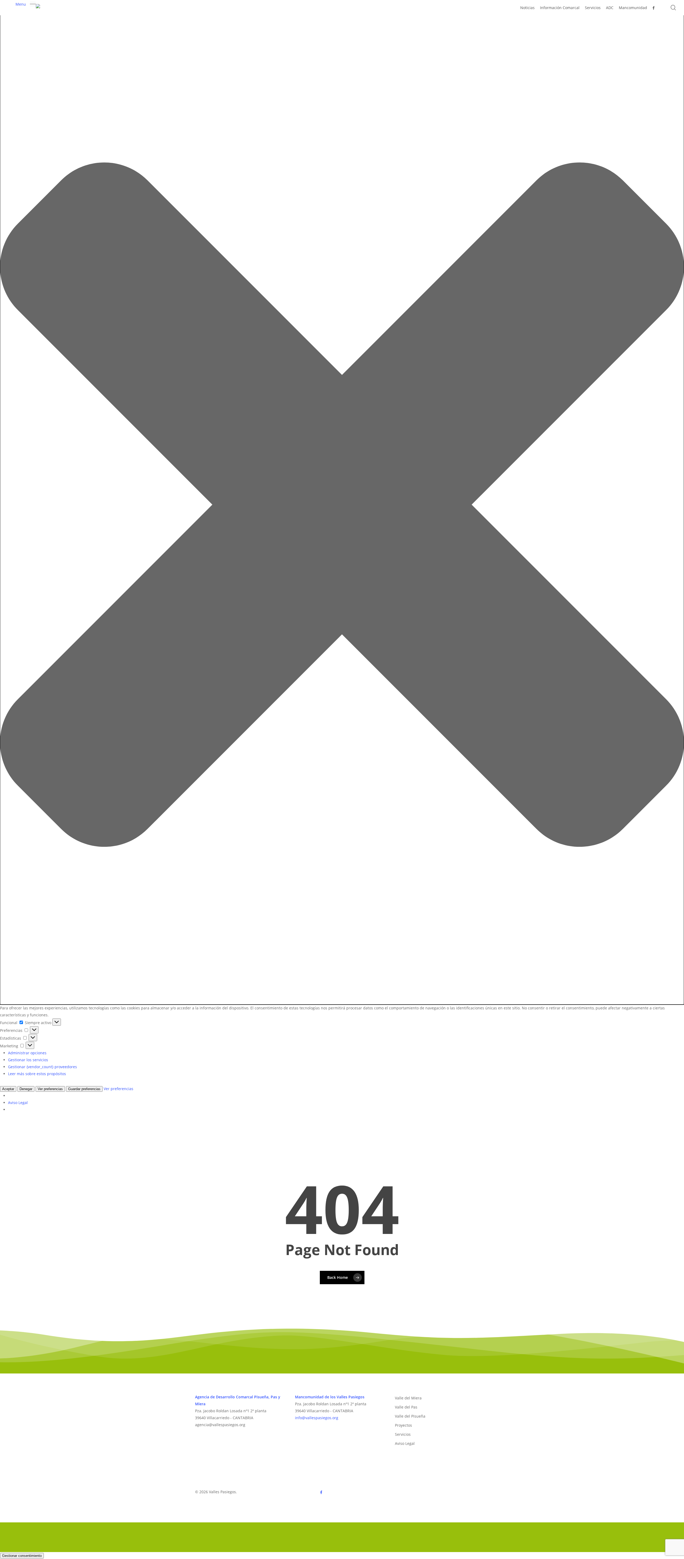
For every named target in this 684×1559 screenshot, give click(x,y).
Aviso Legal (18, 1102)
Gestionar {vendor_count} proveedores (42, 1066)
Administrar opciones (27, 1052)
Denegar (26, 1089)
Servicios (403, 1434)
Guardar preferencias (84, 1089)
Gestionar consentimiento (22, 1556)
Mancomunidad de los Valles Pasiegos (329, 1396)
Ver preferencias (50, 1089)
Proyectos (403, 1425)
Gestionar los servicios (28, 1059)
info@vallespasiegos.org (316, 1417)
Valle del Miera (408, 1397)
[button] (342, 506)
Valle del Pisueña (410, 1416)
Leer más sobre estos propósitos (37, 1073)
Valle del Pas (406, 1407)
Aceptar (8, 1089)
